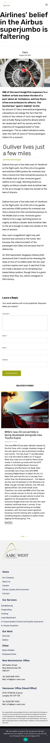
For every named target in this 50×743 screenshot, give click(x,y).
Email (4, 348)
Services (6, 636)
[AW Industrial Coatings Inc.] (6, 4)
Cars (25, 52)
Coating (4, 614)
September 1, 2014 (11, 442)
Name (4, 336)
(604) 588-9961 (12, 676)
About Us (6, 582)
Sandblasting (7, 606)
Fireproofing (6, 610)
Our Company (8, 578)
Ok (26, 739)
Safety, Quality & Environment (15, 589)
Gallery (5, 640)
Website (5, 360)
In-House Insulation (9, 625)
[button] (8, 522)
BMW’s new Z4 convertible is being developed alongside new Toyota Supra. (23, 435)
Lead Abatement (8, 618)
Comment (6, 314)
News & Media (8, 650)
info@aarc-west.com (16, 679)
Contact (6, 593)
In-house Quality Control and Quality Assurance (22, 622)
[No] (47, 735)
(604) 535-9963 (12, 701)
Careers (5, 585)
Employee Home (9, 654)
